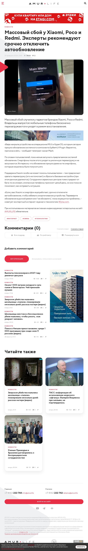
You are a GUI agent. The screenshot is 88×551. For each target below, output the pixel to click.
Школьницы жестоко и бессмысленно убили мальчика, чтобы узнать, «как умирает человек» (24, 316)
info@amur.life (28, 493)
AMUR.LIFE (10, 211)
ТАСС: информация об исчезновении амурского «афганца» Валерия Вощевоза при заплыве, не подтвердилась (64, 397)
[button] (52, 508)
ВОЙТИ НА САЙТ (44, 501)
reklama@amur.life (70, 493)
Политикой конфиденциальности (12, 549)
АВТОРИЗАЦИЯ (16, 259)
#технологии (41, 218)
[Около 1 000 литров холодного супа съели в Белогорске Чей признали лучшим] (46, 293)
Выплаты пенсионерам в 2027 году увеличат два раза (22, 274)
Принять (81, 547)
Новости (9, 27)
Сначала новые (63, 229)
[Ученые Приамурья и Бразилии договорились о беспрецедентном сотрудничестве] (38, 467)
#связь (26, 218)
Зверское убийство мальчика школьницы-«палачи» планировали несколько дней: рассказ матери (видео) (25, 302)
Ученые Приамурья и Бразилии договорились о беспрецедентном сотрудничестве (21, 454)
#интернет (12, 218)
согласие (31, 545)
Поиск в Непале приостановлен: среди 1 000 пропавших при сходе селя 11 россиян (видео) (25, 331)
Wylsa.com (64, 202)
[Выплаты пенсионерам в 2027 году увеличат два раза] (46, 278)
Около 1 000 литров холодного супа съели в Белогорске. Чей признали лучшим (23, 287)
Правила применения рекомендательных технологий (21, 534)
